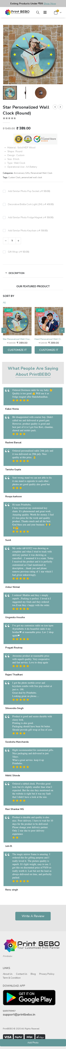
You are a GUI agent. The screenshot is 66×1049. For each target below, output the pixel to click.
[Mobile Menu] (45, 12)
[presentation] (7, 54)
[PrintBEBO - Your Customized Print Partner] (18, 12)
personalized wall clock (31, 177)
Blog (33, 974)
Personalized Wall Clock (41, 173)
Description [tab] (16, 273)
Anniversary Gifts (22, 173)
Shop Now (50, 3)
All (4, 302)
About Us (7, 974)
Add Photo (33, 1042)
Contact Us (21, 974)
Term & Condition (12, 977)
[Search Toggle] (38, 12)
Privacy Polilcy (46, 974)
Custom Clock (14, 177)
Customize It (17, 350)
